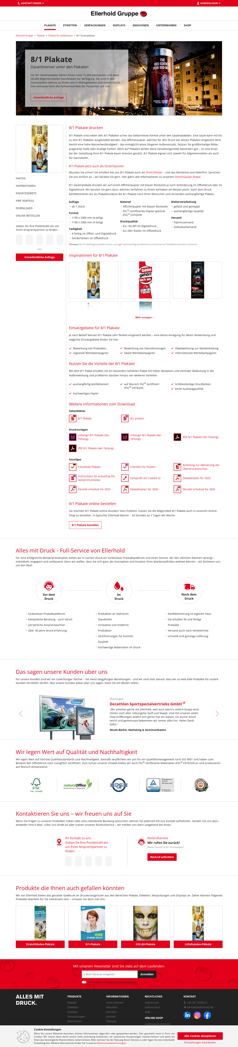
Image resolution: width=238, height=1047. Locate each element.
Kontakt (111, 1016)
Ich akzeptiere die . (112, 982)
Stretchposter (114, 166)
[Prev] (21, 713)
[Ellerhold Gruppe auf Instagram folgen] (197, 1015)
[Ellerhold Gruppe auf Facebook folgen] (207, 1015)
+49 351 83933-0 (197, 1002)
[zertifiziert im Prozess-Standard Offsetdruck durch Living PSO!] (201, 785)
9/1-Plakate (93, 944)
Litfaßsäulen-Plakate (198, 944)
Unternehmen (166, 25)
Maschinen (141, 25)
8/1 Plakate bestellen (85, 525)
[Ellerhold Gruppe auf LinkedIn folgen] (187, 1015)
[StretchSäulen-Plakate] (40, 923)
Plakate (50, 25)
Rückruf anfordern (162, 857)
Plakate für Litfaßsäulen (60, 35)
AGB (147, 1012)
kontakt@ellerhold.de (200, 1007)
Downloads (24, 208)
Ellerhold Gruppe (24, 35)
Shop (187, 25)
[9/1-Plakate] (92, 923)
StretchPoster (154, 172)
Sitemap (111, 1021)
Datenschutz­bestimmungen (121, 982)
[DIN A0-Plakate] (145, 923)
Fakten (20, 178)
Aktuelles (112, 1007)
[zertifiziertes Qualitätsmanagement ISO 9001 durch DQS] (118, 785)
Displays (119, 25)
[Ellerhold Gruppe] (119, 14)
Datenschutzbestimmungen (111, 1043)
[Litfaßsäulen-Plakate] (198, 923)
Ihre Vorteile (25, 200)
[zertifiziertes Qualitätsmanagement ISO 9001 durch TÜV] (160, 785)
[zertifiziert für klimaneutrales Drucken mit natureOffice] (77, 784)
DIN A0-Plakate (145, 944)
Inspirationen (26, 186)
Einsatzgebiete (26, 193)
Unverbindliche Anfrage (48, 97)
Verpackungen (94, 25)
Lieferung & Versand (157, 1024)
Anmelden (147, 974)
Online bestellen (28, 215)
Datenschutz (152, 1007)
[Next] (216, 713)
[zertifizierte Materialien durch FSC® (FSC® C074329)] (36, 785)
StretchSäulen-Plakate (40, 944)
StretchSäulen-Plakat (187, 177)
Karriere (111, 1012)
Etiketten (70, 25)
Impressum (152, 1002)
